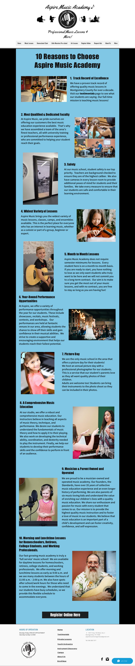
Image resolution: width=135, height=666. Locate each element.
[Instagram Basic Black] (107, 659)
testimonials (87, 93)
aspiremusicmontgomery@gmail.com (97, 637)
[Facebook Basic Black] (102, 659)
